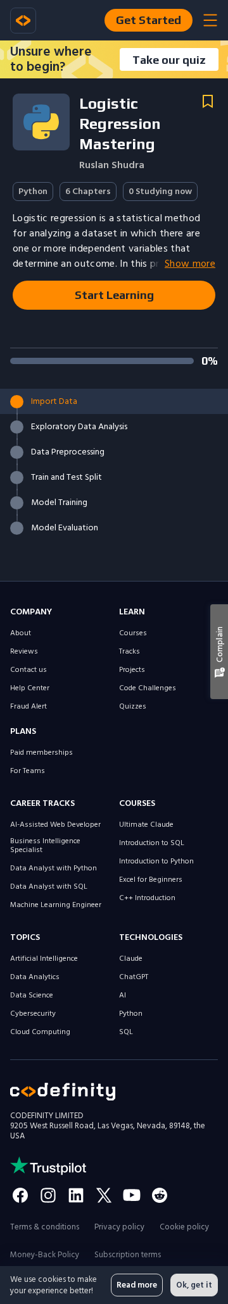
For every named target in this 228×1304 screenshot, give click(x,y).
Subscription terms (127, 1254)
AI (122, 995)
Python (130, 1013)
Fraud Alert (28, 706)
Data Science (31, 995)
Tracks (129, 651)
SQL (126, 1032)
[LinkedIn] (76, 1195)
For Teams (27, 771)
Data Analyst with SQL (48, 886)
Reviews (24, 651)
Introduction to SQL (151, 843)
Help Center (29, 688)
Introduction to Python (156, 861)
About (20, 633)
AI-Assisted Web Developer (55, 824)
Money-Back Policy (44, 1254)
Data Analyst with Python (53, 868)
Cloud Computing (40, 1032)
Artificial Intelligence (44, 958)
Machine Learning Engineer (55, 905)
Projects (132, 670)
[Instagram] (48, 1195)
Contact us (28, 670)
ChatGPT (133, 977)
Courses (133, 633)
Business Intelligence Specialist (45, 846)
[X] (104, 1195)
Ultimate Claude (146, 824)
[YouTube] (132, 1195)
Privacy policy (119, 1227)
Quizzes (132, 706)
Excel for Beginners (150, 879)
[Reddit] (159, 1195)
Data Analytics (35, 977)
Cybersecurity (33, 1013)
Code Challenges (147, 688)
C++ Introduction (147, 898)
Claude (130, 958)
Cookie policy (184, 1227)
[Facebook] (20, 1195)
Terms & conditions (44, 1227)
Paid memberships (41, 752)
